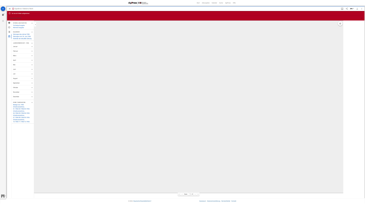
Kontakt (233, 201)
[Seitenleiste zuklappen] (35, 24)
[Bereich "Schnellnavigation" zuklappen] (32, 23)
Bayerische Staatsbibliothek (141, 201)
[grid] (353, 109)
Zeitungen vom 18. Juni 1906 (22, 36)
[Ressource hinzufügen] (3, 8)
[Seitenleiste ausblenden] (9, 8)
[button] (185, 18)
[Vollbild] (3, 21)
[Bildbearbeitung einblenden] (340, 23)
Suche (221, 3)
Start (198, 3)
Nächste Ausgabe (18, 27)
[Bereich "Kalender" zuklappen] (32, 32)
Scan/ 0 (188, 194)
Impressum (202, 201)
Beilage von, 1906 (18, 104)
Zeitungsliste (205, 3)
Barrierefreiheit (225, 201)
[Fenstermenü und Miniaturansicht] (342, 8)
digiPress (228, 3)
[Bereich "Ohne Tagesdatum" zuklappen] (32, 102)
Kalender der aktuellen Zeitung (22, 38)
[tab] (9, 22)
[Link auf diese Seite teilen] (346, 8)
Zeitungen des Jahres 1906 (21, 34)
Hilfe (234, 3)
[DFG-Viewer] (352, 8)
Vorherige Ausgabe (19, 25)
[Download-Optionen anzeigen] (357, 8)
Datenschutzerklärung (213, 201)
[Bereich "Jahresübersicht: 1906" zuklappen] (32, 43)
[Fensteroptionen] (361, 8)
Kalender (214, 3)
